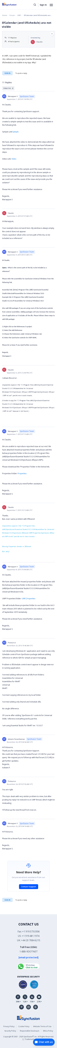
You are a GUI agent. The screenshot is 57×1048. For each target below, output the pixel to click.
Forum (12, 15)
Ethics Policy (48, 1031)
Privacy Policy (8, 1026)
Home (4, 15)
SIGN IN (7, 900)
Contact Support (28, 886)
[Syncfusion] (28, 1018)
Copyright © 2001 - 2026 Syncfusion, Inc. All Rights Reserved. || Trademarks (28, 1038)
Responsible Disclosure (29, 1031)
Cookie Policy (23, 1026)
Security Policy (10, 1031)
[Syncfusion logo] (12, 4)
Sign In (43, 4)
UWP (19, 15)
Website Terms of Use (42, 1026)
